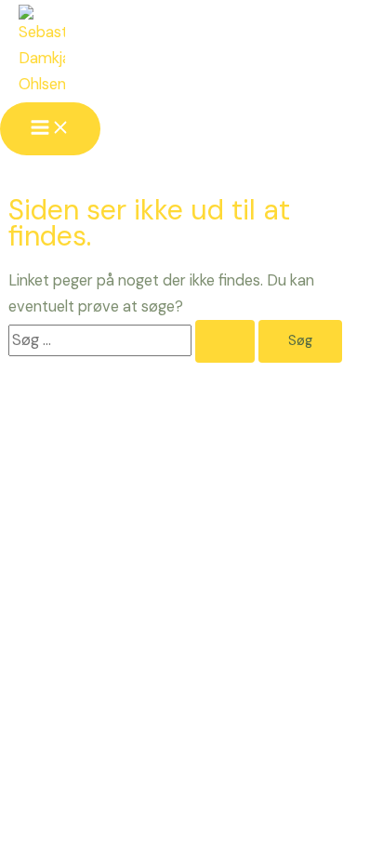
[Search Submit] (225, 342)
